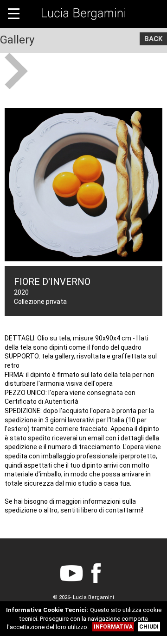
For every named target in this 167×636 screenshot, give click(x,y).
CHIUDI (149, 627)
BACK (153, 39)
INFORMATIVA (113, 627)
